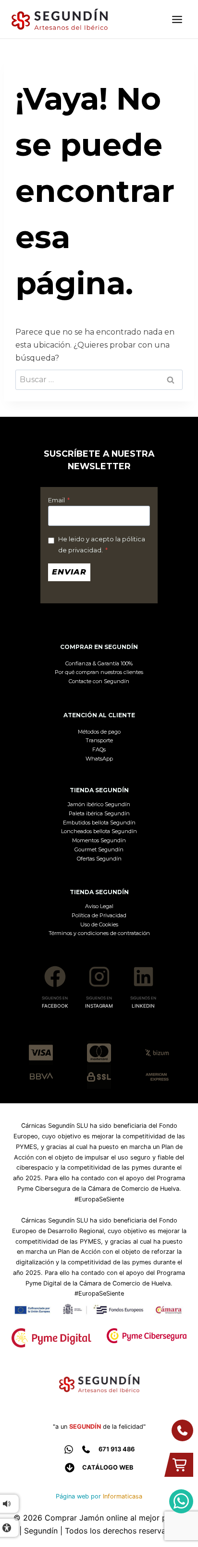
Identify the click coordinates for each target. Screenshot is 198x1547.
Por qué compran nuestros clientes (99, 672)
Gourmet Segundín (99, 849)
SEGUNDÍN (85, 1426)
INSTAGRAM (99, 1006)
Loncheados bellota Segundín (99, 831)
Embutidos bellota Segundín (99, 822)
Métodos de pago (99, 731)
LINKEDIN (143, 1006)
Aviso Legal (99, 906)
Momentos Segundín (99, 840)
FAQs (99, 749)
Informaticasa (122, 1496)
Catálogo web (107, 1467)
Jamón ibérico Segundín (99, 804)
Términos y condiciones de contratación (99, 933)
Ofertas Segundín (99, 858)
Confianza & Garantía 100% (99, 663)
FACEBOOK (55, 1006)
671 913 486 (117, 1449)
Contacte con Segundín (99, 681)
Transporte (99, 740)
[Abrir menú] (176, 19)
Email (59, 500)
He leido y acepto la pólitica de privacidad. (101, 545)
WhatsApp (99, 758)
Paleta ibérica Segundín (99, 813)
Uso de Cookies (99, 924)
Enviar (69, 571)
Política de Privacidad (99, 915)
